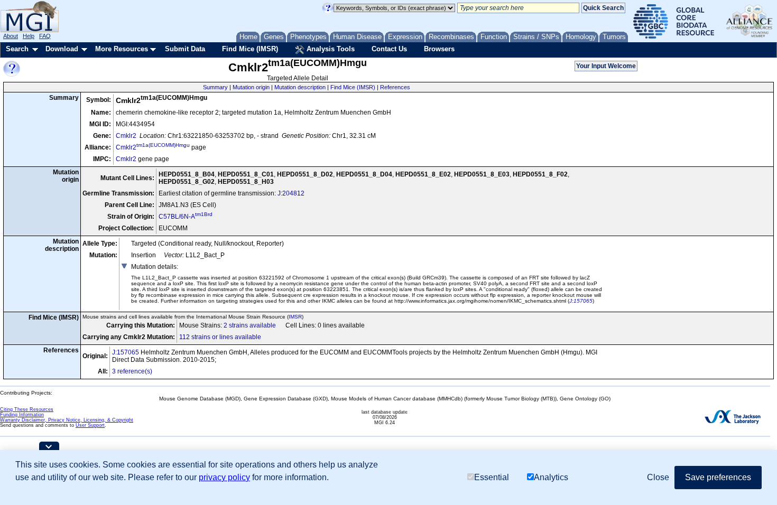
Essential (491, 477)
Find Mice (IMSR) (250, 49)
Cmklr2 (126, 135)
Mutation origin (251, 87)
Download (61, 49)
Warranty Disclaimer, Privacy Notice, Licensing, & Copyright (66, 420)
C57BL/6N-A (185, 216)
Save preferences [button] (718, 477)
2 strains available (250, 325)
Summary (215, 87)
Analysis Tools (329, 49)
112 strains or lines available (220, 337)
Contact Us (389, 49)
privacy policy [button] (224, 477)
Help (28, 36)
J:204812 (291, 193)
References (395, 87)
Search (17, 49)
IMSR (295, 317)
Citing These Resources (26, 409)
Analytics (551, 477)
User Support (90, 425)
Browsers (439, 49)
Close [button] (658, 477)
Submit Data (185, 49)
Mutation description (300, 87)
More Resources (121, 49)
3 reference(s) (132, 371)
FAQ (45, 36)
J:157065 (581, 301)
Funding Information (22, 414)
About (10, 36)
